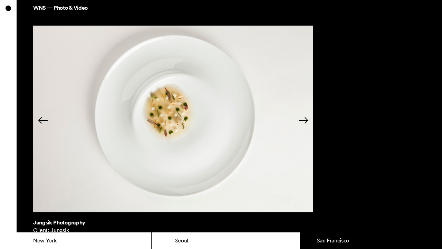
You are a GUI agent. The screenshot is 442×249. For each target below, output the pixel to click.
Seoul (181, 240)
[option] (173, 120)
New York (44, 240)
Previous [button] (61, 120)
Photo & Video (71, 8)
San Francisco (333, 240)
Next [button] (285, 120)
